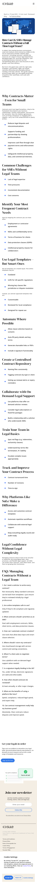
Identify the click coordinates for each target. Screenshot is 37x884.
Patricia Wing (15, 16)
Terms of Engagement (9, 848)
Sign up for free (8, 760)
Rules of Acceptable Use (9, 843)
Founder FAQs (6, 850)
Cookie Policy (27, 866)
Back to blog (6, 15)
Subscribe (18, 810)
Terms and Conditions (9, 839)
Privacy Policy (27, 815)
